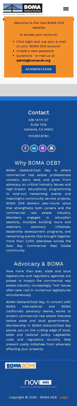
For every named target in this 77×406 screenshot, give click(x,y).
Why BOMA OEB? (38, 163)
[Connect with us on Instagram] (42, 148)
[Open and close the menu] (57, 9)
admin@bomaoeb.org (33, 60)
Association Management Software (38, 387)
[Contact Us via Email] (51, 148)
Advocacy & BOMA (38, 263)
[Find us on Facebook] (25, 148)
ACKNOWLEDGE (38, 69)
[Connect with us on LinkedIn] (34, 148)
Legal (64, 397)
